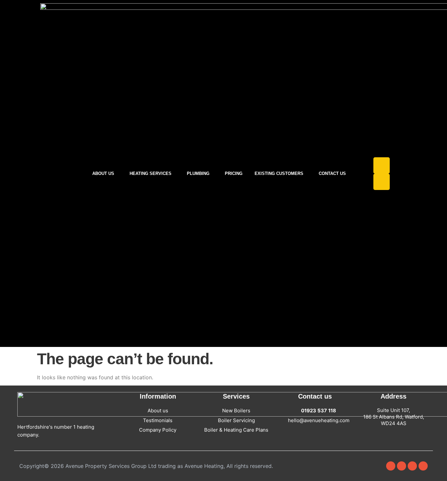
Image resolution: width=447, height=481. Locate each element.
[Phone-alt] (381, 182)
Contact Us (332, 173)
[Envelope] (381, 165)
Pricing (233, 173)
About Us (103, 173)
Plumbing (198, 173)
